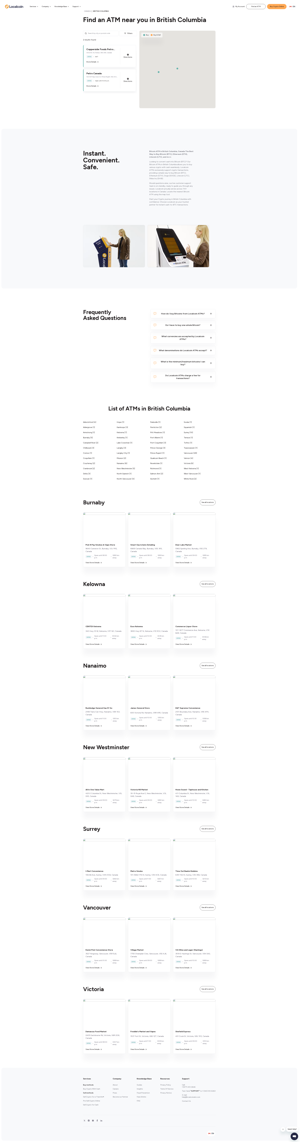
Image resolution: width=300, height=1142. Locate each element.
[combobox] (102, 33)
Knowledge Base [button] (60, 6)
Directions (128, 57)
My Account (240, 6)
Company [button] (45, 6)
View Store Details (93, 563)
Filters (129, 33)
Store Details (91, 62)
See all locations (208, 502)
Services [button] (33, 6)
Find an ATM (256, 6)
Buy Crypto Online (277, 6)
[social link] (84, 1120)
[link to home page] (14, 6)
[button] (109, 56)
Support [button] (76, 6)
